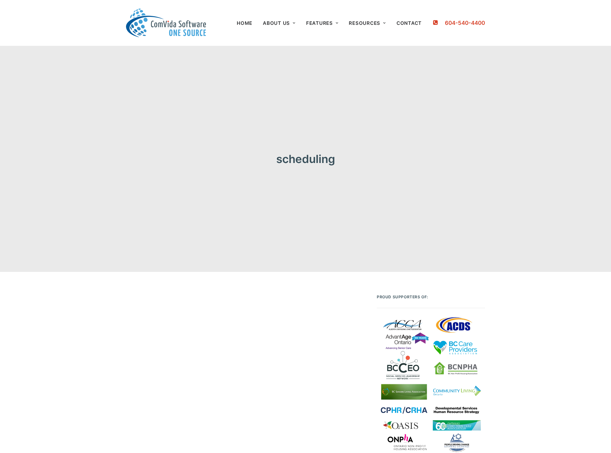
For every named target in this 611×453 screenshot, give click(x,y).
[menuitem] (244, 23)
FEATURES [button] (319, 23)
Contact (409, 23)
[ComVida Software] (166, 23)
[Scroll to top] (598, 439)
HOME (244, 23)
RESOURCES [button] (364, 23)
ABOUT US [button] (276, 23)
